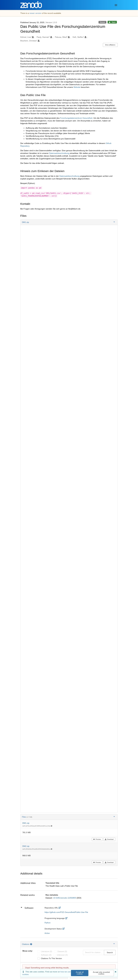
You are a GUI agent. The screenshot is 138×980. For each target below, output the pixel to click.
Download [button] (110, 839)
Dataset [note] (102, 22)
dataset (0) (62, 951)
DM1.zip (25, 823)
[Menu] (116, 5)
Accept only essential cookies (101, 973)
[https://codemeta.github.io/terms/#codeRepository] (60, 908)
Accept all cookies (80, 973)
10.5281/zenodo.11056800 (65, 898)
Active (47, 933)
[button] (69, 222)
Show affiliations (110, 45)
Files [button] (27, 817)
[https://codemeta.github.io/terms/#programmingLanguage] (67, 918)
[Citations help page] (31, 944)
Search (110, 952)
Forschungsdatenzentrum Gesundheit (76, 118)
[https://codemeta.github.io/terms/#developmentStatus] (64, 929)
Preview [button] (98, 839)
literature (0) (46, 951)
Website (77, 87)
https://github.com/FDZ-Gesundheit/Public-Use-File (66, 912)
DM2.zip (25, 846)
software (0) (46, 955)
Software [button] (29, 908)
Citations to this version (51, 958)
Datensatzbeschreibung (59, 153)
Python (47, 923)
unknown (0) (62, 955)
